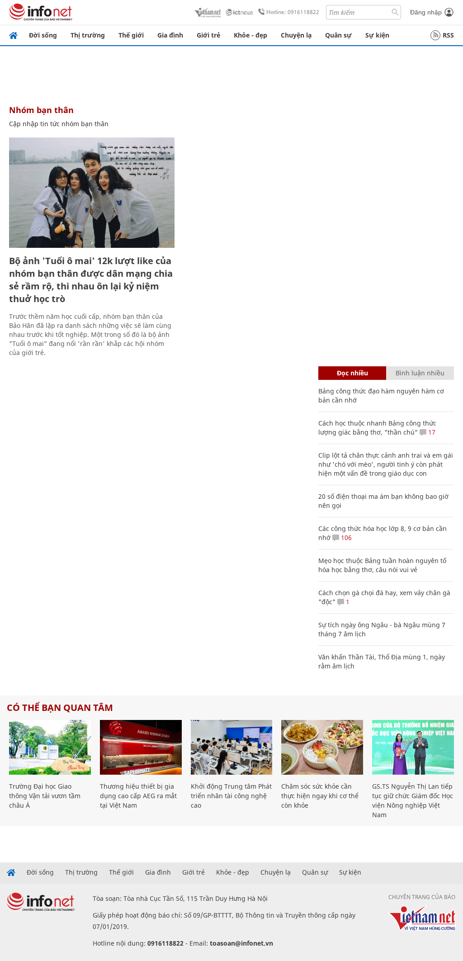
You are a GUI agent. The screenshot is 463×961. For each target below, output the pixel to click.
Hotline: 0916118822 (292, 12)
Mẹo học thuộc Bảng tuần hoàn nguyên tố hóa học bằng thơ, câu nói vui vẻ (382, 565)
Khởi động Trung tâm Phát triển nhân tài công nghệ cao (231, 796)
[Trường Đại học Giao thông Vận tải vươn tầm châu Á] (50, 747)
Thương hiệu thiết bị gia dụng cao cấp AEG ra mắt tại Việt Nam (138, 796)
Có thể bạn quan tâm (60, 707)
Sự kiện (377, 35)
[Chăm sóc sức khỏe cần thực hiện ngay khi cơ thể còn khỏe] (322, 747)
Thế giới (131, 35)
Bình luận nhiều (420, 373)
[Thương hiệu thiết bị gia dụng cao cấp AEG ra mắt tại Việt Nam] (141, 747)
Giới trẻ (208, 35)
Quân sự (338, 35)
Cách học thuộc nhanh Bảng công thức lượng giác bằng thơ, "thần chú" (377, 427)
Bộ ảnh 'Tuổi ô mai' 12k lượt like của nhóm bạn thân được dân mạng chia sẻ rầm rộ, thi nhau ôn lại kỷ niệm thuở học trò (91, 280)
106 (345, 537)
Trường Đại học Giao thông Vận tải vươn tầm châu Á (44, 796)
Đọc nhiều (352, 373)
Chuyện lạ (296, 35)
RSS (448, 35)
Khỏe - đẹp (250, 35)
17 (430, 432)
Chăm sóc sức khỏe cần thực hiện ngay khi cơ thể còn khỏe (320, 796)
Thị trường (88, 35)
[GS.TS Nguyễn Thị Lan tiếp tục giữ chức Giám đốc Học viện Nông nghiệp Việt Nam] (413, 747)
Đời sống (43, 35)
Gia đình (170, 35)
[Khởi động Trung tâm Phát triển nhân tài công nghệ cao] (232, 747)
